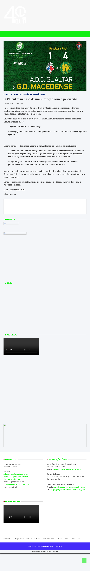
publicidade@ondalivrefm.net (16, 477)
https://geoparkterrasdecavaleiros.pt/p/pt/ (68, 490)
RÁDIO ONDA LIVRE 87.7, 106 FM (51, 546)
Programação (19, 539)
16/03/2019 (9, 103)
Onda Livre (19, 103)
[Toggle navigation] (6, 34)
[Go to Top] (84, 560)
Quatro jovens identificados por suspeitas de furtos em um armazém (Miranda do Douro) (24, 207)
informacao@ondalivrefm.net (16, 474)
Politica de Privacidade (72, 539)
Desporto (8, 94)
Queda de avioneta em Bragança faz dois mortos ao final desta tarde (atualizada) (66, 207)
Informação (24, 94)
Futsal (16, 94)
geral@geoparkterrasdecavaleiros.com (69, 487)
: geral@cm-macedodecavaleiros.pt (66, 469)
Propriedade (8, 539)
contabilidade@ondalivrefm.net (17, 484)
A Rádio (59, 539)
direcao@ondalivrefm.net (14, 479)
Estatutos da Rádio (33, 539)
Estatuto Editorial (48, 539)
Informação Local (37, 94)
